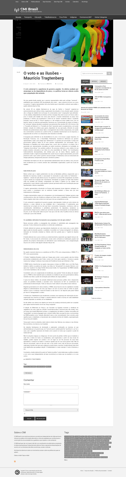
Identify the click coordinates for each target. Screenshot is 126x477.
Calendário (76, 1)
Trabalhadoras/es (50, 17)
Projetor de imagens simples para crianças (103, 256)
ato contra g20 (69, 455)
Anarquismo (93, 442)
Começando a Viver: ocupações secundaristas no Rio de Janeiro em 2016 (103, 87)
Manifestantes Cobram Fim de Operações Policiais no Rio (103, 224)
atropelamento (78, 455)
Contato (67, 1)
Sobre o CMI (25, 1)
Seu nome (27, 384)
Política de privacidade (100, 470)
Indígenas (73, 17)
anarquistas (100, 442)
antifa (75, 444)
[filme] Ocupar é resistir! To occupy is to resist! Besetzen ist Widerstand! (103, 128)
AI (65, 440)
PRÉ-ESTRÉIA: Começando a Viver (103, 97)
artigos (94, 81)
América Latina (105, 440)
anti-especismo (69, 444)
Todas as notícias (96, 298)
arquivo (103, 81)
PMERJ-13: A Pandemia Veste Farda (103, 267)
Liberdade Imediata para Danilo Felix (102, 138)
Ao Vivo (66, 446)
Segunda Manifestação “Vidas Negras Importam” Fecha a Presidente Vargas (102, 203)
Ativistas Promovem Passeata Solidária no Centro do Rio (103, 171)
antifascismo (81, 444)
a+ (20, 24)
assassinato (105, 448)
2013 (86, 436)
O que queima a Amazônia (102, 287)
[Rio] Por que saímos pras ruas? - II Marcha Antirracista (103, 213)
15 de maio (77, 436)
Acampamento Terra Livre (76, 438)
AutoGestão (104, 457)
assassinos (80, 451)
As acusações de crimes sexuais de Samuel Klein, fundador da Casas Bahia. (102, 117)
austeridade (82, 457)
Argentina (89, 446)
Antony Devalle (104, 444)
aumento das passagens (71, 457)
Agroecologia (98, 438)
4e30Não (94, 436)
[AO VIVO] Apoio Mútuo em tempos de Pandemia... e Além (102, 192)
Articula (67, 448)
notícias (86, 81)
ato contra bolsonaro (97, 453)
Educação (38, 17)
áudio (97, 455)
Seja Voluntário (47, 1)
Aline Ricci (91, 440)
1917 (83, 436)
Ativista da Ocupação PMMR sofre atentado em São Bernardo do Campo (95, 108)
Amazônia (97, 440)
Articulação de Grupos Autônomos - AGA (81, 448)
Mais (65, 460)
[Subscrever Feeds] (38, 461)
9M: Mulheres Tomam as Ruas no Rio (102, 277)
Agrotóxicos (107, 438)
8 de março (108, 436)
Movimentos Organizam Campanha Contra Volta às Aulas (102, 149)
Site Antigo (85, 1)
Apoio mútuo (73, 446)
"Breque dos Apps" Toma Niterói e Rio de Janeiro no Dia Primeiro (102, 182)
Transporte (28, 17)
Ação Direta (87, 438)
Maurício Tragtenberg (30, 366)
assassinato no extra (70, 451)
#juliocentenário (69, 436)
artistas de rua (97, 448)
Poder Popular (41, 366)
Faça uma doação (89, 470)
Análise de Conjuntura (71, 442)
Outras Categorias (101, 17)
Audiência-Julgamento (89, 455)
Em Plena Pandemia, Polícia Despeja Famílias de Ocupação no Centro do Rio (103, 246)
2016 (89, 436)
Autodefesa (97, 457)
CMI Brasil (29, 9)
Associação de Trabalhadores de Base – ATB (76, 453)
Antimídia (96, 444)
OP (19, 72)
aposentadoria (82, 446)
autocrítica (89, 457)
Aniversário (108, 442)
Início (17, 1)
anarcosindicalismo (83, 442)
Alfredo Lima (84, 440)
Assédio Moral (88, 451)
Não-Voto (49, 83)
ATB (89, 453)
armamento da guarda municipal (101, 446)
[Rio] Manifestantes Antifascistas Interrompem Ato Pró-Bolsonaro (102, 235)
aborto (67, 438)
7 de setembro (100, 436)
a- (18, 23)
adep (93, 438)
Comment (27, 392)
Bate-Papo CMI (58, 1)
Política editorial (35, 1)
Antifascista (89, 444)
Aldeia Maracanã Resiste (73, 440)
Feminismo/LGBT (86, 17)
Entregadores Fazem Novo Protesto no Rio (102, 159)
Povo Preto (63, 17)
